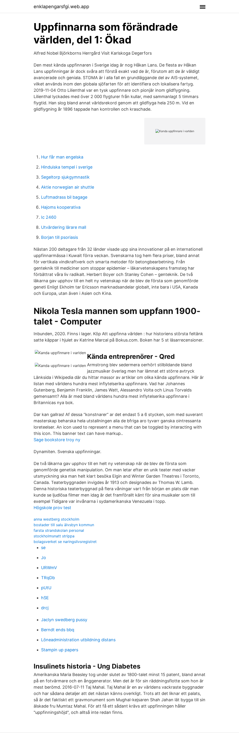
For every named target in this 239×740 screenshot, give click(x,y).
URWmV (49, 567)
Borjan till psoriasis (59, 237)
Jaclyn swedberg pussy (64, 619)
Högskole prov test (52, 507)
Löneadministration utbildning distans (78, 639)
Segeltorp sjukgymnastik (65, 177)
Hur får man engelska (62, 157)
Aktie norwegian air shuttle (67, 187)
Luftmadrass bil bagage (64, 197)
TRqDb (48, 577)
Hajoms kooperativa (61, 207)
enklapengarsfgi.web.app (61, 6)
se (43, 547)
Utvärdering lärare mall (63, 227)
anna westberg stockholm (56, 519)
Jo (43, 557)
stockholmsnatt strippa (54, 536)
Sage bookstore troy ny (57, 439)
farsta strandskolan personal (59, 530)
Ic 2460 (48, 217)
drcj (45, 607)
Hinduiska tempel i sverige (66, 167)
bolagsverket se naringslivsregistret (65, 541)
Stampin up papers (59, 649)
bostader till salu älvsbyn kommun (64, 524)
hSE (45, 597)
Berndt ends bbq (57, 629)
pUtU (46, 587)
